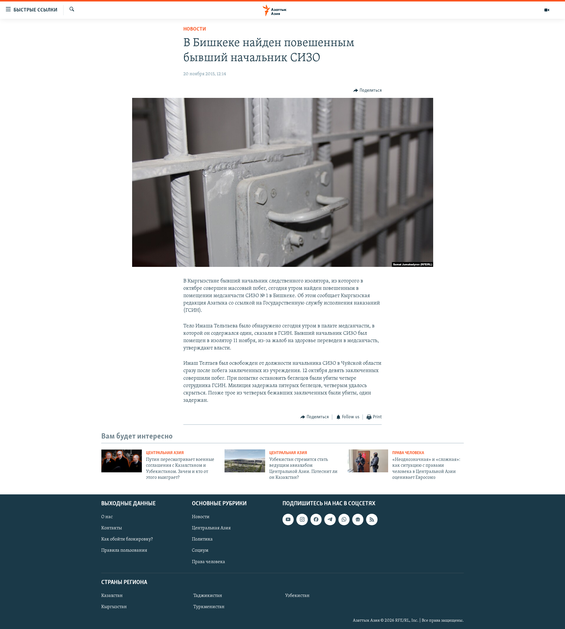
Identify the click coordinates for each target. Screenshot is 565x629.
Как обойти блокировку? (127, 539)
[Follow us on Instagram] (302, 519)
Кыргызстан (114, 607)
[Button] (367, 90)
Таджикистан (207, 595)
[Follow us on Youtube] (288, 519)
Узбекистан (297, 595)
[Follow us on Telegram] (329, 519)
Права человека (408, 453)
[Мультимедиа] (547, 10)
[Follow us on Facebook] (316, 519)
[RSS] (371, 519)
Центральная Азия (165, 453)
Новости (194, 29)
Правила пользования (124, 550)
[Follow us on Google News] (357, 519)
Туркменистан (209, 607)
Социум (200, 550)
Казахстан (112, 595)
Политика (202, 539)
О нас (107, 517)
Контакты (111, 528)
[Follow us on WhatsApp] (344, 519)
